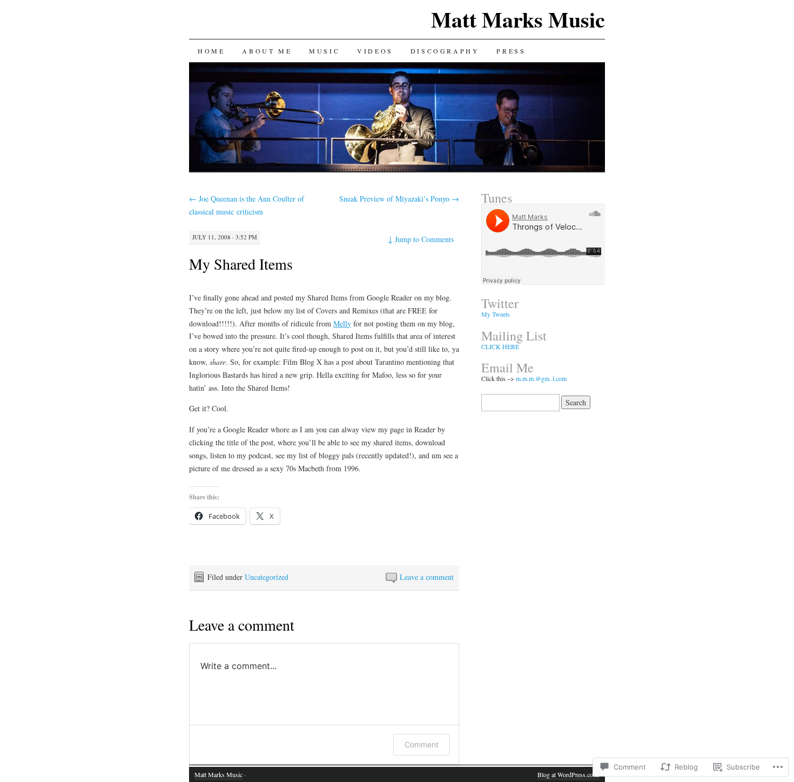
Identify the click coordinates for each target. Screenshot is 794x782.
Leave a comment (427, 577)
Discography (445, 50)
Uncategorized (266, 577)
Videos (375, 50)
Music (324, 50)
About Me (267, 50)
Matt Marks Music (518, 19)
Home (211, 50)
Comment (422, 744)
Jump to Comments (421, 239)
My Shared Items (241, 263)
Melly (342, 323)
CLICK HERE (500, 346)
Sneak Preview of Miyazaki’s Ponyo (399, 198)
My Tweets (495, 314)
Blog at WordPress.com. (568, 774)
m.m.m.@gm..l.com (541, 378)
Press (511, 50)
